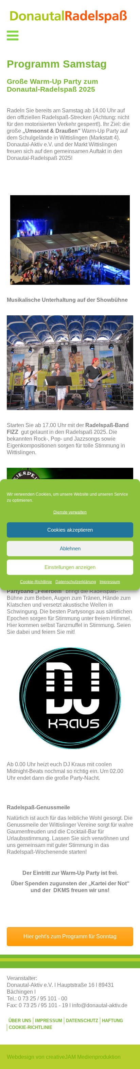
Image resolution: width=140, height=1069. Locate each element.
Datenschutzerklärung (75, 581)
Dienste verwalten (70, 512)
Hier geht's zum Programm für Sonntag (70, 936)
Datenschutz (82, 1020)
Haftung (112, 1020)
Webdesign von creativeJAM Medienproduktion (64, 1057)
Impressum (110, 581)
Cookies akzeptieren (70, 530)
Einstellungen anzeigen (70, 567)
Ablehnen (70, 548)
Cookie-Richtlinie (36, 581)
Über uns (19, 1020)
